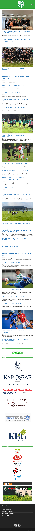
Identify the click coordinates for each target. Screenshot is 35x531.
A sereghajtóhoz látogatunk (13, 85)
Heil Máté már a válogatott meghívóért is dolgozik (16, 331)
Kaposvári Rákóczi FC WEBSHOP (17, 351)
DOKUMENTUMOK (19, 507)
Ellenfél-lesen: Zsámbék (11, 92)
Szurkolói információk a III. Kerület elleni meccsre (15, 340)
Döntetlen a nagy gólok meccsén (14, 164)
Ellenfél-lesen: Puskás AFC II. (13, 247)
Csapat (11, 507)
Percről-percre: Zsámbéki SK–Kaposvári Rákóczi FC (17, 77)
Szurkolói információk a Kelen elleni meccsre (16, 195)
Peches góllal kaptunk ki (11, 290)
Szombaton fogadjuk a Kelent (13, 262)
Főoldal (3, 507)
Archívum (14, 530)
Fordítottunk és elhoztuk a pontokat (16, 223)
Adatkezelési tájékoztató (24, 530)
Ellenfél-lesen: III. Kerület (12, 304)
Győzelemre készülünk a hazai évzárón (16, 171)
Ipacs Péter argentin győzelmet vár (15, 108)
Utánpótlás (26, 507)
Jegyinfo (13, 507)
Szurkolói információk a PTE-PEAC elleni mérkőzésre (9, 517)
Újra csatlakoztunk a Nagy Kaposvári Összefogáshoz (16, 32)
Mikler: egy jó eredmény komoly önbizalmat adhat (14, 239)
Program (8, 507)
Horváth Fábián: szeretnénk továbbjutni (8, 513)
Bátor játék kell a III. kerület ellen (15, 297)
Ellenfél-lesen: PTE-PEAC (5, 515)
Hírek (5, 507)
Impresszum (11, 530)
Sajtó (16, 507)
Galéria (24, 507)
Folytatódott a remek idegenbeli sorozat (14, 69)
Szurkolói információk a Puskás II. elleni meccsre (17, 254)
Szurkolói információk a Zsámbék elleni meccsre (17, 100)
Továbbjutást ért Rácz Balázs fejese (7, 511)
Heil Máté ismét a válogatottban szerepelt (14, 135)
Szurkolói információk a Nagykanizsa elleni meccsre (16, 40)
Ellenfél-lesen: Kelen (10, 187)
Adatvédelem (18, 530)
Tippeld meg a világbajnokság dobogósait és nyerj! (13, 178)
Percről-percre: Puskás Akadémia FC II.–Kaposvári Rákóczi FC (17, 230)
